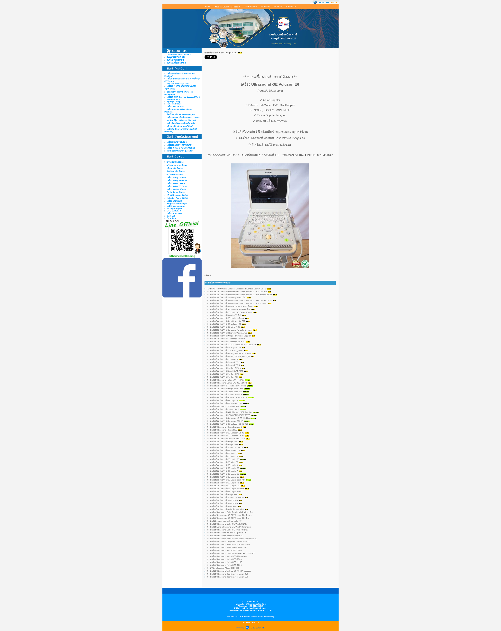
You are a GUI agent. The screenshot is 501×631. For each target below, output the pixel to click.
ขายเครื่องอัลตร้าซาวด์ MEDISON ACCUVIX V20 (228, 415)
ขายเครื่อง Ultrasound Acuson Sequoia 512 (226, 533)
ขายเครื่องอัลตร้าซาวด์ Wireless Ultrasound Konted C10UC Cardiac (237, 303)
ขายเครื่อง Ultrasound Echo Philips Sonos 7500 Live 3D (232, 539)
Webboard (265, 6)
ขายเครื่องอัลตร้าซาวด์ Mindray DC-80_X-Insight (228, 356)
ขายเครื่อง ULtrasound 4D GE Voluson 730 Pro (228, 518)
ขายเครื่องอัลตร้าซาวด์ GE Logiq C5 (223, 474)
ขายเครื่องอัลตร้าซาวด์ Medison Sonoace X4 (227, 397)
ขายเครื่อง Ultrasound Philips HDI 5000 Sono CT (228, 541)
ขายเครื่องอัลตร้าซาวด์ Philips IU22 (222, 442)
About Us (278, 6)
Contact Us (291, 6)
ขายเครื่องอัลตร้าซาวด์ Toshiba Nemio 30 (225, 497)
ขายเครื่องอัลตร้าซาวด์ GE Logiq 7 (222, 471)
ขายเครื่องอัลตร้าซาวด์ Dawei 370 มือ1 (224, 315)
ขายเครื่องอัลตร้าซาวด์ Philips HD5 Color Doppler (229, 336)
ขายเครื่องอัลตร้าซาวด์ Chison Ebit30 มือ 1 (226, 439)
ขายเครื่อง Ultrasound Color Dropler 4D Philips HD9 (230, 512)
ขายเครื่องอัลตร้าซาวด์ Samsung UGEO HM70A (228, 418)
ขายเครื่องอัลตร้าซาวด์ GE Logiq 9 (222, 465)
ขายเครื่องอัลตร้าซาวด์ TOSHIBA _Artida (225, 350)
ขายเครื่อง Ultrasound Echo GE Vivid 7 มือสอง (227, 530)
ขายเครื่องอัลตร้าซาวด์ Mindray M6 (222, 377)
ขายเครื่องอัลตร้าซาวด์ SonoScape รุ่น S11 (226, 321)
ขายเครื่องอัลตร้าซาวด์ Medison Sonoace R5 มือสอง (230, 306)
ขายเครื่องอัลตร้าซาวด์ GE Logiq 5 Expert (225, 489)
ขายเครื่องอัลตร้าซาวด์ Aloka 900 (222, 506)
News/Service (251, 6)
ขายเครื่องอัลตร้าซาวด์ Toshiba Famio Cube (226, 386)
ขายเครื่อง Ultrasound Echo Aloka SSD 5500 (227, 547)
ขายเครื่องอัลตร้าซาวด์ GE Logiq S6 (223, 459)
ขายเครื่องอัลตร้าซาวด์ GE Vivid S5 (222, 462)
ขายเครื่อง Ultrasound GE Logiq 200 (223, 406)
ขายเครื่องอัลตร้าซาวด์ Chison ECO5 (223, 365)
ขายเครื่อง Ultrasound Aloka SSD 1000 (224, 565)
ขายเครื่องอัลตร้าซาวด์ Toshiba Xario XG (225, 447)
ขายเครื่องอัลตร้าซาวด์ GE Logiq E (222, 400)
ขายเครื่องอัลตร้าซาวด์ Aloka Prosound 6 (225, 509)
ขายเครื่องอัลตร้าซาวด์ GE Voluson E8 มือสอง (227, 424)
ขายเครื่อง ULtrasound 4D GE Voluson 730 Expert (229, 515)
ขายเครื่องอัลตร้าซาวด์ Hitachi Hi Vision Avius (227, 333)
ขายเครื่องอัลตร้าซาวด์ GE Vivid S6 (222, 456)
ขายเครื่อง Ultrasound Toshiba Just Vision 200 (227, 577)
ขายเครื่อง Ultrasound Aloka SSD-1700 (224, 559)
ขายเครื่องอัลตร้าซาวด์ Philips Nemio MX (225, 389)
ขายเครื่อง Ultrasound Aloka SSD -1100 (224, 562)
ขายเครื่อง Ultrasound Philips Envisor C (224, 427)
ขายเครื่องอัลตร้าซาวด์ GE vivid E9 (222, 359)
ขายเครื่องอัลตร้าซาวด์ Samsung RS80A (225, 421)
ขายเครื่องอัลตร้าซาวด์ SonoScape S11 (224, 392)
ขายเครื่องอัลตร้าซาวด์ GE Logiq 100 (223, 486)
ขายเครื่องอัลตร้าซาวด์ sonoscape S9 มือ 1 (226, 342)
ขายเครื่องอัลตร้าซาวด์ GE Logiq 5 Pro (224, 491)
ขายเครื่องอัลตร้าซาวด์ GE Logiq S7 (223, 477)
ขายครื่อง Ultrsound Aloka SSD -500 (223, 568)
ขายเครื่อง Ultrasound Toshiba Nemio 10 (225, 536)
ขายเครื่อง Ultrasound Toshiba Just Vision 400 (227, 574)
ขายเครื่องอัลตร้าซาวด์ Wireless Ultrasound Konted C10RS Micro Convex (239, 295)
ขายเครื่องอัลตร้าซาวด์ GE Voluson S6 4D (226, 433)
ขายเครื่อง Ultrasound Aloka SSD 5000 (224, 550)
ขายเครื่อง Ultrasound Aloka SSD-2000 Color (227, 556)
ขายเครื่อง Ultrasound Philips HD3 (222, 430)
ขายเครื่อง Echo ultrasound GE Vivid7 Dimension (229, 527)
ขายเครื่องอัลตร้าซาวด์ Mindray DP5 (223, 374)
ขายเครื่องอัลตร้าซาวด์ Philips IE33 (222, 444)
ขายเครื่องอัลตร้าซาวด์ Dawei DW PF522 (225, 371)
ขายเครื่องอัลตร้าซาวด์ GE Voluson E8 (224, 324)
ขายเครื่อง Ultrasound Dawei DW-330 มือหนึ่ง (227, 383)
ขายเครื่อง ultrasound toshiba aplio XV (224, 521)
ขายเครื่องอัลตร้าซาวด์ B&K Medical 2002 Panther (229, 412)
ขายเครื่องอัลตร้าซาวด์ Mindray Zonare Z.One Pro (229, 353)
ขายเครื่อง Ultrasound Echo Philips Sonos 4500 (228, 544)
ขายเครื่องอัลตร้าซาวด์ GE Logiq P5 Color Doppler (230, 330)
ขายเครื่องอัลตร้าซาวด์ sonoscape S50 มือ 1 (227, 339)
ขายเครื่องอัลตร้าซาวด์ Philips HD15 (223, 409)
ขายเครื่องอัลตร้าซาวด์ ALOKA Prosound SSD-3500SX (231, 345)
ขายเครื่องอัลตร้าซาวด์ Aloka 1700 (222, 503)
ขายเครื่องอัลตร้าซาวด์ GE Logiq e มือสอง (225, 318)
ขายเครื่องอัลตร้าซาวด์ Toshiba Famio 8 (224, 394)
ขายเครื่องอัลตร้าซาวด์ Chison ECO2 (223, 362)
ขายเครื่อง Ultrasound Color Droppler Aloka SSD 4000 (231, 553)
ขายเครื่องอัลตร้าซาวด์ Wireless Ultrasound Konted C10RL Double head (239, 300)
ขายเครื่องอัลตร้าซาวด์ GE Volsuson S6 (224, 403)
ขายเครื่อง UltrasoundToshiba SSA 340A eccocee (229, 571)
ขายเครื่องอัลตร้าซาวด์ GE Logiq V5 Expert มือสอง (229, 312)
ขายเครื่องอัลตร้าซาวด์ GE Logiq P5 (223, 483)
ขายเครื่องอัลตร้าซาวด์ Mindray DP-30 (224, 368)
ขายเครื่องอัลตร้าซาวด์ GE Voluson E (223, 450)
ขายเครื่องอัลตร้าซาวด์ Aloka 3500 (222, 500)
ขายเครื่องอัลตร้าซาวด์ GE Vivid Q (222, 453)
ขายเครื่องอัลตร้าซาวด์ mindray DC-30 (224, 347)
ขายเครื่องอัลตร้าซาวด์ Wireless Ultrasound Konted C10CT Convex (237, 292)
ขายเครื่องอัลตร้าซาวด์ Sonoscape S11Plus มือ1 (228, 309)
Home (207, 6)
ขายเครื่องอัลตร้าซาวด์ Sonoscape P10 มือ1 (226, 297)
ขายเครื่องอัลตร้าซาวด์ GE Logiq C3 (223, 468)
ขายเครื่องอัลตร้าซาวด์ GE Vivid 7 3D (223, 327)
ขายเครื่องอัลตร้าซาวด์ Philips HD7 (222, 494)
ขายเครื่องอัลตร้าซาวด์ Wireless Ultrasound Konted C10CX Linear (236, 289)
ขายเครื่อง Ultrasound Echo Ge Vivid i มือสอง (227, 524)
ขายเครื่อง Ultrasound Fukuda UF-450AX (225, 380)
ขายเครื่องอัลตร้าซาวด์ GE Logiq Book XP (226, 480)
